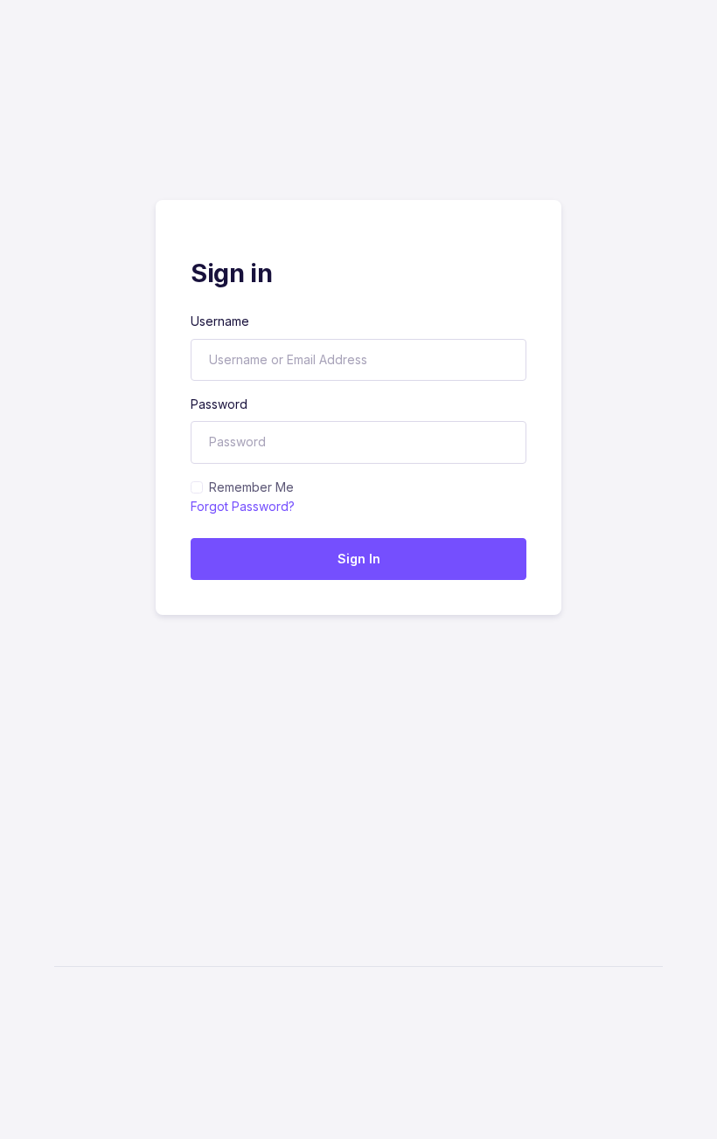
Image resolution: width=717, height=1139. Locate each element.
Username (220, 321)
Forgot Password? (243, 506)
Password (219, 404)
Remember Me (251, 487)
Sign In (359, 558)
